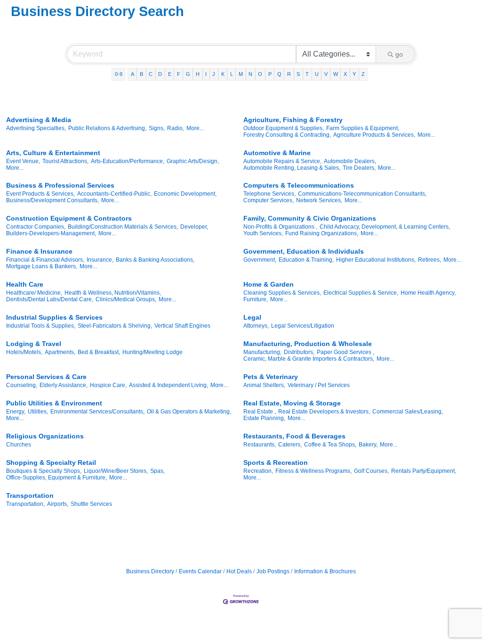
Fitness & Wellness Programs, (313, 471)
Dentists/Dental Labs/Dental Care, (49, 299)
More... (195, 128)
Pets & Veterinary (270, 376)
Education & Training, (306, 259)
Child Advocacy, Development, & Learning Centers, (385, 226)
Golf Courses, (371, 471)
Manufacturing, (262, 352)
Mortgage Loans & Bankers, (41, 266)
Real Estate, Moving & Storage (292, 403)
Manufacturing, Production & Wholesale (307, 343)
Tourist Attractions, (65, 161)
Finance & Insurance (39, 251)
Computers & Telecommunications (298, 185)
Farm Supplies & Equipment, (362, 128)
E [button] (169, 74)
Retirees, (429, 259)
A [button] (132, 74)
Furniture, (255, 299)
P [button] (270, 74)
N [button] (250, 74)
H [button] (198, 74)
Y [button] (354, 74)
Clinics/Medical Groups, (126, 299)
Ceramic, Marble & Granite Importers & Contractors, (308, 358)
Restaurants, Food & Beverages (294, 436)
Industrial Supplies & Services (54, 317)
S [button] (298, 74)
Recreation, (258, 471)
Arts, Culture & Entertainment (53, 153)
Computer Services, (268, 200)
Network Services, (319, 200)
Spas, (157, 471)
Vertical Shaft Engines (182, 325)
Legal (252, 317)
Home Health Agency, (428, 292)
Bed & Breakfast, (99, 352)
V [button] (326, 74)
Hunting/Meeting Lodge (152, 352)
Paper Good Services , (345, 352)
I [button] (206, 74)
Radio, (175, 128)
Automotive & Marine (277, 153)
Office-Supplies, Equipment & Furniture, (56, 477)
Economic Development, (185, 193)
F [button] (178, 74)
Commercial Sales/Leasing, (407, 411)
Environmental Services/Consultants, (97, 411)
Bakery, (368, 444)
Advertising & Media (38, 120)
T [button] (307, 74)
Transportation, (25, 504)
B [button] (141, 74)
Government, (259, 259)
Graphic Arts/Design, (193, 161)
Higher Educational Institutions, (376, 259)
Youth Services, (263, 233)
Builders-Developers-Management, (51, 233)
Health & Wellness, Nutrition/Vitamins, (112, 292)
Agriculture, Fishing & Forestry (293, 120)
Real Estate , (259, 411)
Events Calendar (200, 571)
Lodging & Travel (33, 343)
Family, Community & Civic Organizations (309, 218)
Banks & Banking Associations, (155, 259)
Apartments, (60, 352)
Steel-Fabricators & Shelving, (115, 325)
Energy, (15, 411)
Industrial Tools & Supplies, (40, 325)
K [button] (223, 74)
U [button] (317, 74)
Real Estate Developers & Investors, (324, 411)
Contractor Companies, (35, 226)
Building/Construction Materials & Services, (123, 226)
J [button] (213, 74)
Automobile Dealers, (350, 161)
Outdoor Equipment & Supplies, (283, 128)
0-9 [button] (118, 74)
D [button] (160, 74)
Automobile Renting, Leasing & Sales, (291, 168)
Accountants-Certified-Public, (114, 193)
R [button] (289, 74)
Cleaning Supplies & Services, (282, 292)
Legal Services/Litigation (302, 325)
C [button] (151, 74)
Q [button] (279, 74)
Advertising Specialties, (36, 128)
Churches (18, 444)
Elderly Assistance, (64, 385)
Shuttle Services (91, 504)
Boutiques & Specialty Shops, (43, 471)
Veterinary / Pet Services (319, 385)
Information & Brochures (325, 571)
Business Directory (150, 571)
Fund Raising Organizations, (321, 233)
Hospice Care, (108, 385)
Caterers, (290, 444)
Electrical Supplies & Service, (360, 292)
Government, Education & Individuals (303, 251)
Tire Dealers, (359, 168)
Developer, (194, 226)
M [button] (241, 74)
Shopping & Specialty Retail (51, 462)
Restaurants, (259, 444)
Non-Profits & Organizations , (280, 226)
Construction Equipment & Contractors (69, 218)
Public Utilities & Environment (54, 403)
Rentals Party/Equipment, (423, 471)
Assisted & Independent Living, (168, 385)
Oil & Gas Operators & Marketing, (189, 411)
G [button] (188, 74)
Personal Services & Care (46, 376)
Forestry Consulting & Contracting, (287, 135)
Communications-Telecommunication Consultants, (362, 193)
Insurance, (100, 259)
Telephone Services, (269, 193)
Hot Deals (239, 571)
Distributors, (299, 352)
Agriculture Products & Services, (374, 135)
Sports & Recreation (275, 462)
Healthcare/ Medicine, (34, 292)
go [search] (399, 54)
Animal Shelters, (264, 385)
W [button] (335, 74)
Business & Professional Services (60, 185)
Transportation (30, 495)
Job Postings (273, 571)
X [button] (345, 74)
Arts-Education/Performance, (127, 161)
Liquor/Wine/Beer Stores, (116, 471)
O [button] (260, 74)
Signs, (157, 128)
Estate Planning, (264, 418)
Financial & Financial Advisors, (45, 259)
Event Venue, (23, 161)
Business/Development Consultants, (52, 200)
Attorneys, (256, 325)
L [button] (231, 74)
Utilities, (38, 411)
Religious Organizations (45, 436)
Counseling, (21, 385)
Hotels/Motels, (24, 352)
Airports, (57, 504)
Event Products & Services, (40, 193)
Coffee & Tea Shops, (330, 444)
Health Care (24, 284)
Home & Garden (268, 284)
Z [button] (363, 74)
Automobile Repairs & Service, (282, 161)
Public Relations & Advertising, (107, 128)
